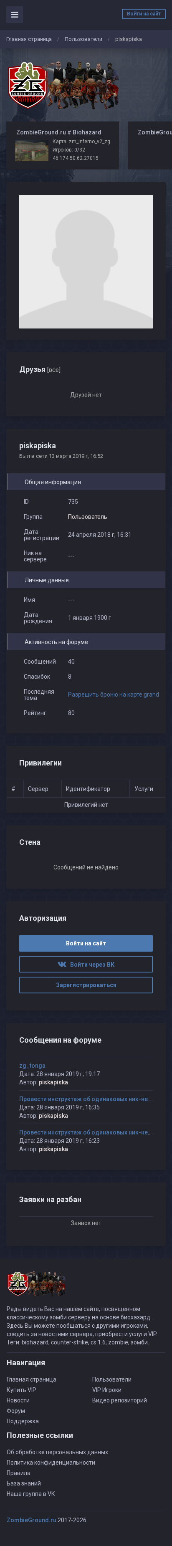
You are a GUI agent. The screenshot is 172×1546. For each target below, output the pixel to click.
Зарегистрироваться (86, 985)
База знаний (24, 1483)
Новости (18, 1400)
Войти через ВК (90, 964)
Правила (18, 1473)
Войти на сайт (144, 14)
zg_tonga (32, 1065)
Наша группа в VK (31, 1493)
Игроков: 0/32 (69, 150)
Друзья (40, 369)
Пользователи (83, 39)
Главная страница (29, 39)
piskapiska (53, 1082)
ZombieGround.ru (31, 1520)
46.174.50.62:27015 (76, 158)
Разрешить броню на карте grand (113, 694)
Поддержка (23, 1421)
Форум (16, 1410)
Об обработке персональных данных (57, 1452)
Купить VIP (21, 1390)
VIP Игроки (106, 1390)
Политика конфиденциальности (51, 1462)
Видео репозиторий (119, 1400)
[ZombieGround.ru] (62, 85)
